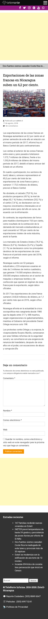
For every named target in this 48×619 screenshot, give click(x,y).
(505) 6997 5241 (24, 601)
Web (5, 429)
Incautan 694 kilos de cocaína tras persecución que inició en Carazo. (29, 567)
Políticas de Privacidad (17, 607)
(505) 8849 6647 (33, 596)
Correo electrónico (12, 420)
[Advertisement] (24, 36)
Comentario (9, 378)
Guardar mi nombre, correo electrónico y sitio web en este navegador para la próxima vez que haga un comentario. (23, 442)
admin (18, 121)
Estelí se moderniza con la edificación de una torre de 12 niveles (28, 557)
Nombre (7, 410)
